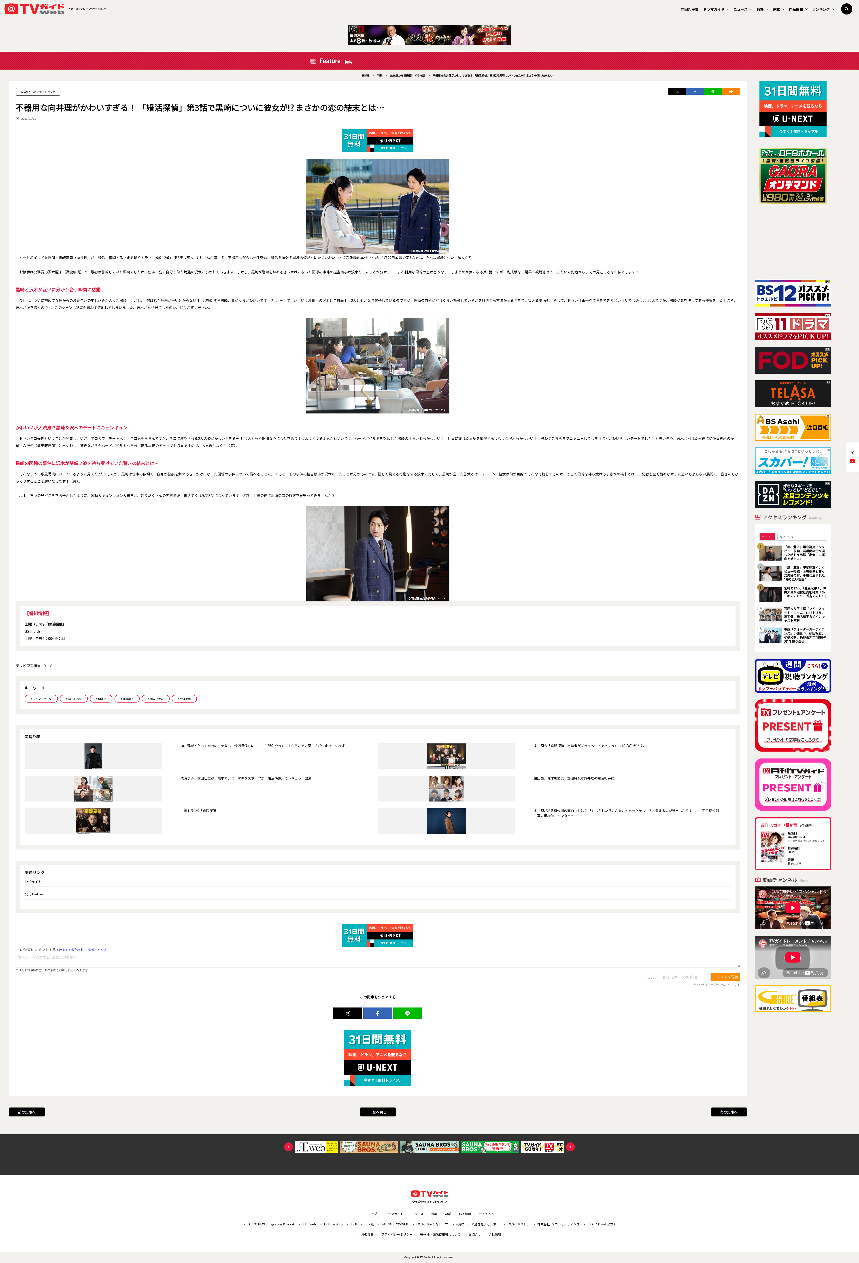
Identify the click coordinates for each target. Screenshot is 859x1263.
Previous (288, 1146)
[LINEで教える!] (713, 91)
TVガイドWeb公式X (601, 1224)
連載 (776, 9)
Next (570, 1146)
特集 (760, 9)
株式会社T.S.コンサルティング (558, 1224)
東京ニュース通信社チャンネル (477, 1224)
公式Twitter (34, 894)
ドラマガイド (714, 9)
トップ (372, 1213)
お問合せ (474, 1234)
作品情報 (796, 9)
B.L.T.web (309, 1224)
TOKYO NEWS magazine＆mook (271, 1224)
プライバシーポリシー (396, 1234)
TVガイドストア (518, 1224)
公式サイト (33, 881)
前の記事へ (27, 1112)
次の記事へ (729, 1112)
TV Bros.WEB (333, 1224)
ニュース (741, 9)
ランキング (821, 9)
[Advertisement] (793, 241)
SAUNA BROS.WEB (394, 1224)
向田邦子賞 (690, 9)
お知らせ (367, 1234)
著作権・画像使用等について (440, 1234)
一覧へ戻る (378, 1112)
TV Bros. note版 (362, 1224)
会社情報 (495, 1234)
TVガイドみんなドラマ (432, 1224)
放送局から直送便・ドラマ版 (38, 92)
